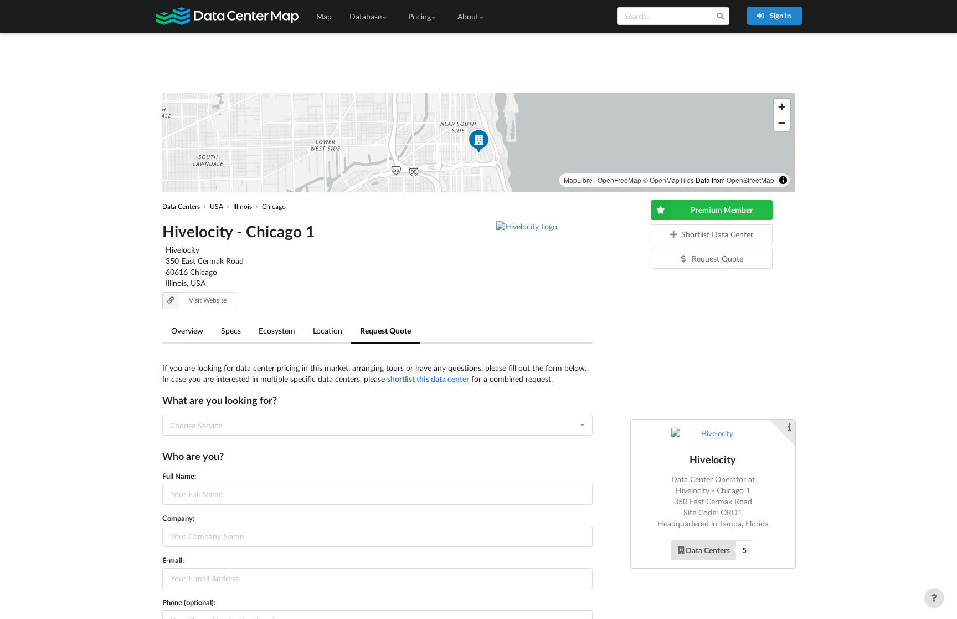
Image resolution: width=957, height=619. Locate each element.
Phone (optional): (188, 602)
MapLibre (578, 180)
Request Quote (385, 330)
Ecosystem (277, 330)
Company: (178, 518)
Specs (231, 330)
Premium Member (722, 209)
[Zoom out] (782, 123)
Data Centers (708, 550)
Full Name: (179, 476)
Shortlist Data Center (717, 234)
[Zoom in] (782, 107)
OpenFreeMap (619, 180)
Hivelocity (182, 249)
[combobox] (377, 425)
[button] (478, 142)
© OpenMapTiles (668, 180)
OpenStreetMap (750, 180)
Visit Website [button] (208, 300)
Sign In (779, 15)
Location (327, 330)
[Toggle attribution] (783, 180)
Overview (187, 330)
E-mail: (173, 560)
